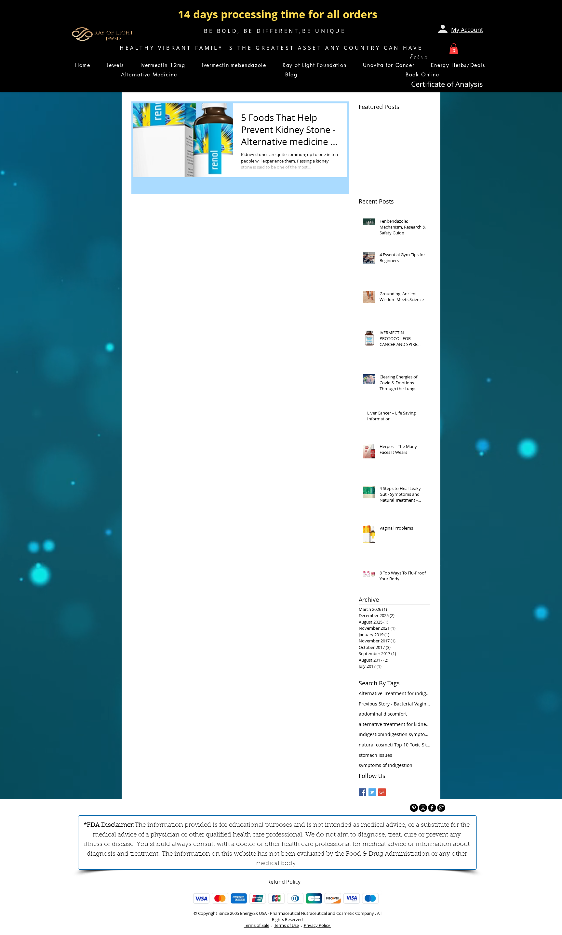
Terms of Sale (256, 925)
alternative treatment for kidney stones (394, 724)
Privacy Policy (317, 925)
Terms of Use (286, 925)
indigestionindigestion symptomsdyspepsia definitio (394, 734)
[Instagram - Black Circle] (423, 808)
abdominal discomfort (383, 714)
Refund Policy (284, 881)
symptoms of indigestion (385, 765)
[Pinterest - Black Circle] (414, 808)
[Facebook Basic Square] (362, 792)
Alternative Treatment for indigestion (394, 693)
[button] (453, 48)
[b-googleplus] (441, 808)
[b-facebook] (432, 808)
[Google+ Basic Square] (382, 792)
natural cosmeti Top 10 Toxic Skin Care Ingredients (394, 745)
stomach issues (375, 755)
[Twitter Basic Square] (372, 792)
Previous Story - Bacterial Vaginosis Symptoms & (394, 704)
